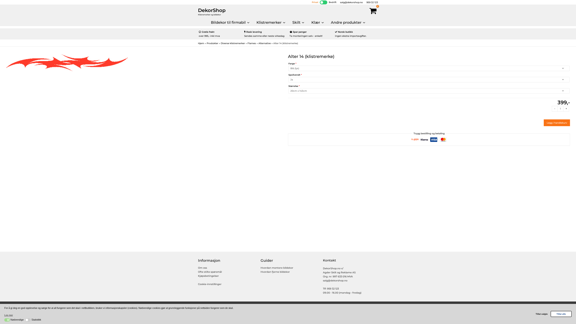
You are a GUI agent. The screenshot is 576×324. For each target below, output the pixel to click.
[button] (7, 320)
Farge (292, 63)
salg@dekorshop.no (351, 2)
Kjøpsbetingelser (208, 275)
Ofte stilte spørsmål (210, 271)
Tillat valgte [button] (542, 314)
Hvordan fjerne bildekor (275, 271)
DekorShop (212, 10)
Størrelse (294, 86)
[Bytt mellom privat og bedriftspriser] (323, 2)
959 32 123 (372, 2)
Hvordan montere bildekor (277, 267)
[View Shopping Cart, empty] (373, 11)
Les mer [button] (8, 315)
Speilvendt (295, 75)
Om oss (202, 267)
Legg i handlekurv (557, 122)
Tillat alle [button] (561, 314)
